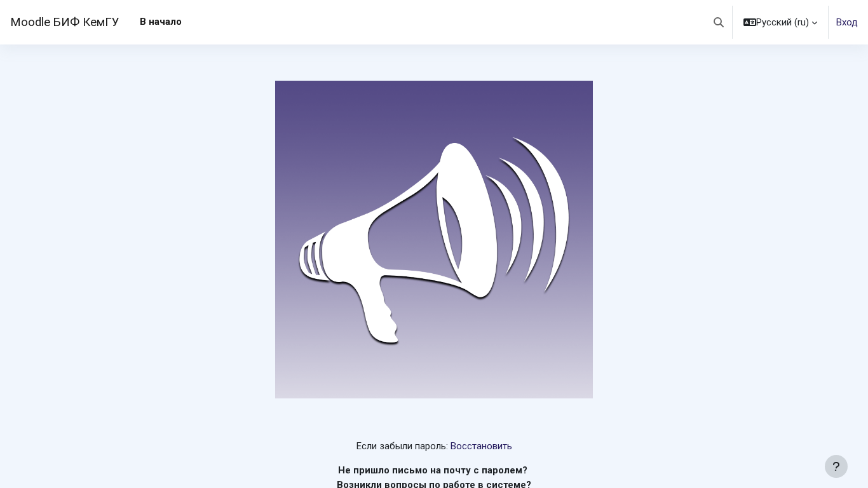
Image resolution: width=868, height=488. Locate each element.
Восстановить (481, 446)
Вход (847, 22)
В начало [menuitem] (161, 21)
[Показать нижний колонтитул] (836, 466)
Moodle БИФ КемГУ (64, 22)
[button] (718, 22)
